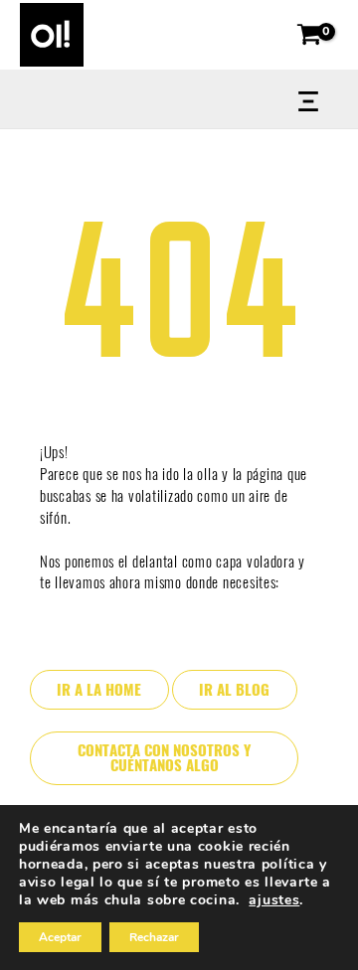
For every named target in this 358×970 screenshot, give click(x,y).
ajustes (274, 900)
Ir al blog (234, 690)
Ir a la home (99, 690)
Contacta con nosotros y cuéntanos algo (164, 757)
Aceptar (60, 937)
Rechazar (154, 937)
